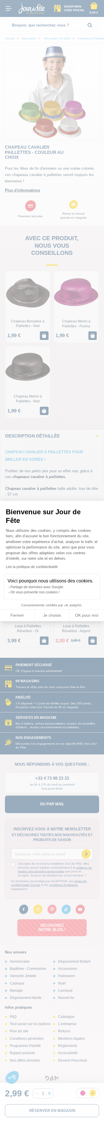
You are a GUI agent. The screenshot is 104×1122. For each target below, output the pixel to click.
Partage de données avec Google (36, 587)
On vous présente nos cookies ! (35, 592)
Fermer (17, 615)
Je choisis (52, 615)
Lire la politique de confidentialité (32, 567)
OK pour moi (86, 615)
